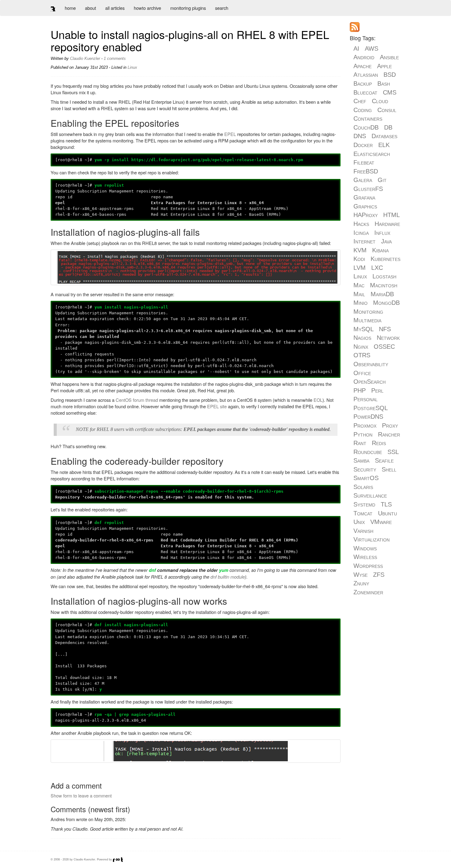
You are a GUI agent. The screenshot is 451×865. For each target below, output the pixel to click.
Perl (377, 390)
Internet (364, 241)
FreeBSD (365, 171)
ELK (384, 145)
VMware (381, 521)
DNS (359, 136)
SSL (393, 451)
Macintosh (383, 285)
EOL (318, 400)
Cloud (380, 101)
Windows (365, 548)
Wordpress (368, 565)
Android (363, 57)
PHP (359, 390)
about (90, 8)
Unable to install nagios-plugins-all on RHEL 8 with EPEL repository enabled (190, 40)
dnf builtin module (227, 576)
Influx (382, 232)
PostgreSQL (370, 408)
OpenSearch (369, 381)
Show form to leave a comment (81, 795)
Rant (359, 443)
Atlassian (365, 74)
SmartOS (366, 478)
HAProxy (365, 214)
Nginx (360, 346)
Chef (359, 101)
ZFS (378, 574)
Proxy (390, 425)
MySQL (363, 329)
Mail (359, 294)
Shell (389, 469)
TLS (386, 504)
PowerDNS (368, 416)
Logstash (384, 276)
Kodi (359, 258)
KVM (360, 250)
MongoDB (386, 302)
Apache (362, 66)
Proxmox (364, 425)
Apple (384, 66)
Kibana (380, 250)
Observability (370, 364)
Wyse (360, 574)
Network (388, 337)
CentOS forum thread (137, 400)
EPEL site (217, 406)
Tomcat (362, 513)
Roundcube (367, 451)
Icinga (361, 232)
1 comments (115, 58)
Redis (379, 443)
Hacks (361, 223)
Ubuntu (387, 513)
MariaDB (382, 294)
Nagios (362, 337)
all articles (115, 8)
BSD (390, 74)
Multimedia (367, 320)
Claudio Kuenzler (85, 58)
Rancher (389, 434)
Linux (132, 67)
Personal (365, 399)
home (70, 8)
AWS (371, 48)
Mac (358, 285)
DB (388, 127)
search (221, 8)
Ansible (389, 57)
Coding (362, 110)
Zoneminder (368, 592)
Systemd (364, 504)
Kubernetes (385, 258)
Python (362, 434)
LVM (359, 267)
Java (386, 241)
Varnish (363, 530)
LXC (377, 267)
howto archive (147, 8)
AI (356, 48)
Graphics (365, 206)
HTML (391, 214)
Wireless (365, 556)
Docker (363, 145)
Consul (386, 110)
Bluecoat (365, 92)
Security (364, 469)
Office (362, 373)
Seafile (384, 460)
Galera (362, 179)
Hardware (387, 223)
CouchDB (366, 127)
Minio (360, 302)
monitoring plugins (188, 8)
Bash (383, 83)
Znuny (361, 583)
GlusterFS (368, 188)
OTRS (361, 355)
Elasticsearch (371, 153)
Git (382, 179)
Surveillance (370, 495)
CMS (389, 92)
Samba (361, 460)
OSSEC (384, 346)
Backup (362, 83)
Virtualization (371, 539)
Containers (367, 118)
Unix (359, 521)
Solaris (363, 486)
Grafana (364, 197)
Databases (384, 136)
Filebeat (363, 162)
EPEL (230, 134)
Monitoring (368, 311)
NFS (385, 329)
